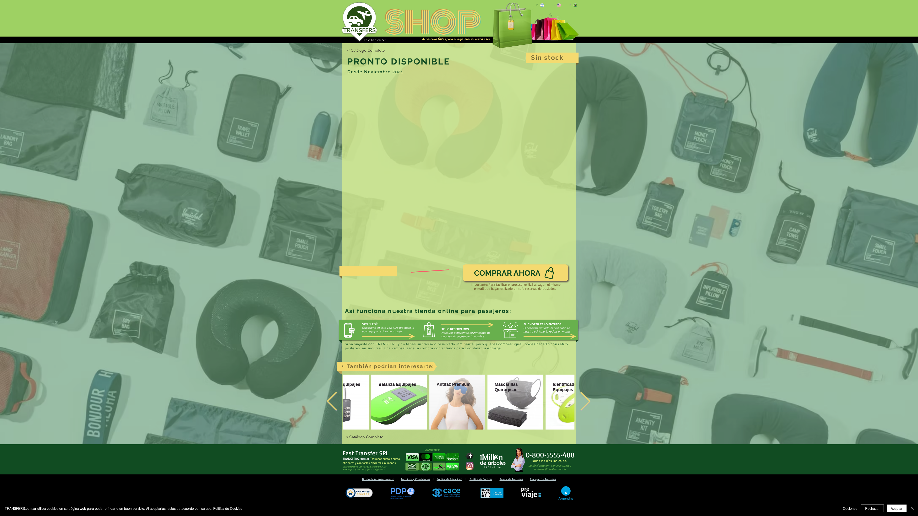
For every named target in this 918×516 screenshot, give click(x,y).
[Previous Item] (332, 402)
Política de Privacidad (449, 479)
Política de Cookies (481, 479)
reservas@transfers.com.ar (550, 469)
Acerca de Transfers (511, 479)
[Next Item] (585, 402)
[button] (432, 462)
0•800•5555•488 (550, 454)
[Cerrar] (912, 508)
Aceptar (896, 508)
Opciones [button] (850, 508)
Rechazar (872, 508)
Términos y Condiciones (415, 479)
